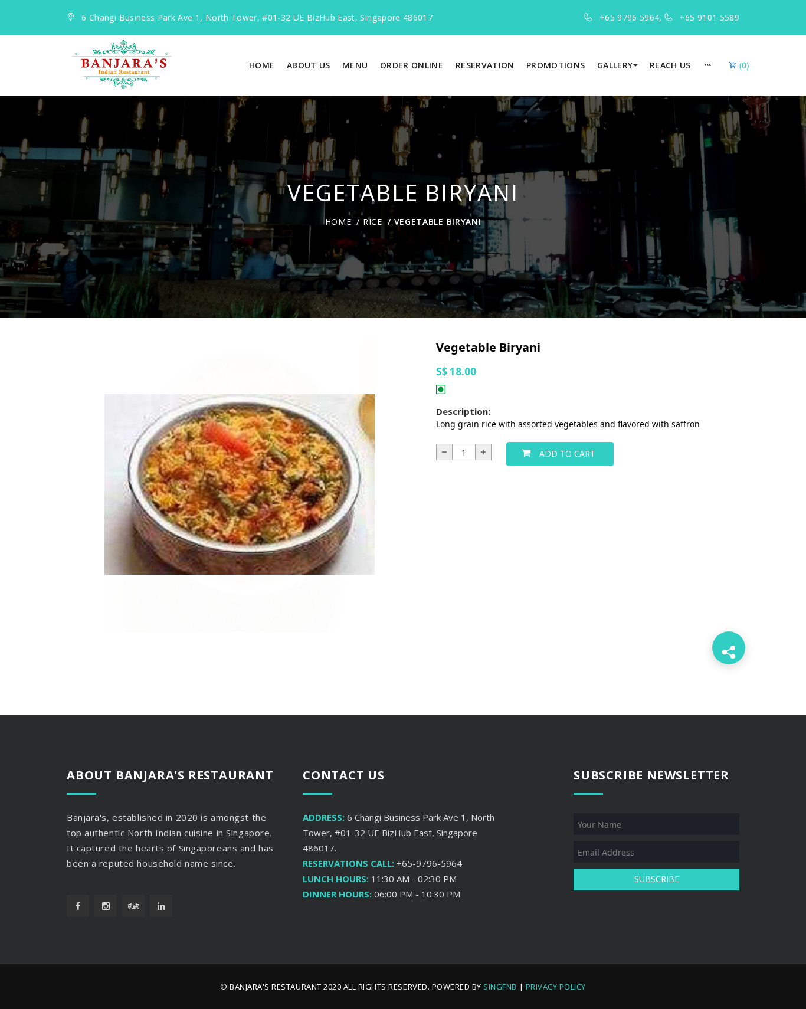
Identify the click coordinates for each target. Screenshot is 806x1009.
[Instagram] (105, 906)
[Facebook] (78, 906)
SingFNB (500, 986)
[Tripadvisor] (133, 906)
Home (338, 221)
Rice (372, 221)
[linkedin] (161, 906)
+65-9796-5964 (429, 863)
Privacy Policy (556, 986)
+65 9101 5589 (709, 17)
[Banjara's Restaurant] (121, 64)
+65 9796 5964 (629, 17)
